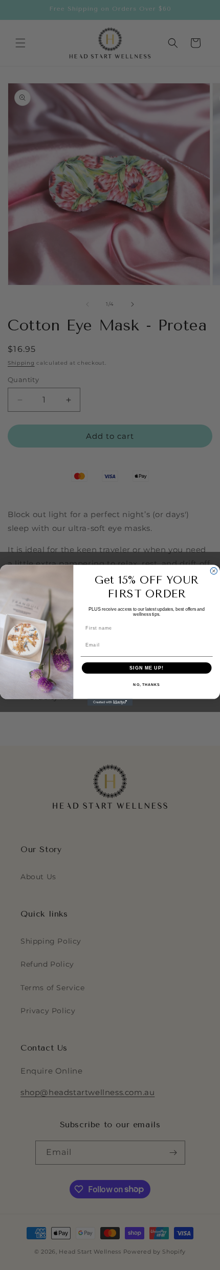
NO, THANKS (146, 685)
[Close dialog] (213, 570)
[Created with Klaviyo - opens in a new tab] (110, 702)
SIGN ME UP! (146, 667)
